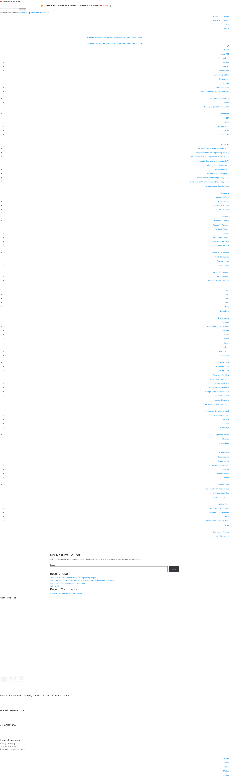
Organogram (224, 79)
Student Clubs (223, 485)
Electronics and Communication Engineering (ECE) (209, 182)
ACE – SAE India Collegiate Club (217, 489)
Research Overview (221, 221)
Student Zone (223, 504)
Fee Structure (223, 209)
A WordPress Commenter (60, 593)
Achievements (223, 246)
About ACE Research (221, 225)
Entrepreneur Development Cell (217, 411)
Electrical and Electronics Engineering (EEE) (212, 178)
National (225, 439)
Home (226, 50)
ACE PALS (225, 423)
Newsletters (224, 311)
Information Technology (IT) (218, 165)
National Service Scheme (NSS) (217, 521)
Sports (226, 516)
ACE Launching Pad (221, 415)
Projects (225, 347)
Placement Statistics (221, 375)
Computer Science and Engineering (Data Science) (209, 157)
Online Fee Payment (221, 16)
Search (53, 565)
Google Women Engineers (219, 387)
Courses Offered (222, 197)
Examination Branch (221, 20)
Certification (224, 351)
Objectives (225, 233)
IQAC (227, 290)
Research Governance (220, 253)
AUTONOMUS (223, 126)
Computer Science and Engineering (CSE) (213, 148)
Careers (226, 24)
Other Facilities (223, 473)
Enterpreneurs (223, 318)
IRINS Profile (224, 265)
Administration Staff (221, 75)
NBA (227, 118)
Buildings (225, 469)
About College (223, 58)
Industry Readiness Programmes (216, 326)
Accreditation (224, 114)
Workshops (224, 428)
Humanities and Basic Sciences (217, 186)
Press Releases (124, 37)
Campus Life (224, 453)
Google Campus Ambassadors (217, 391)
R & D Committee (222, 257)
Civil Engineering (222, 536)
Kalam (226, 343)
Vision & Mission (222, 229)
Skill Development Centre (219, 508)
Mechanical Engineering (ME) (217, 173)
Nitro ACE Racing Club (220, 497)
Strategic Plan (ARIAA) (220, 237)
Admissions (224, 193)
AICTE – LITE (224, 134)
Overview (225, 62)
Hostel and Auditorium (220, 465)
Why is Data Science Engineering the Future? (67, 583)
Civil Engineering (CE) (221, 169)
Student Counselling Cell (219, 512)
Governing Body (222, 87)
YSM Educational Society (219, 98)
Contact (226, 29)
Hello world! (54, 586)
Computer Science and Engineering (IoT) (213, 161)
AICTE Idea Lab (223, 276)
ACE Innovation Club (221, 493)
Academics (225, 144)
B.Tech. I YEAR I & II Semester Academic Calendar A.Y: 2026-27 (68, 5)
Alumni (226, 525)
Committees (224, 71)
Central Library (223, 461)
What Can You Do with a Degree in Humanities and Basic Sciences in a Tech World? (82, 580)
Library (4, 610)
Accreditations (223, 201)
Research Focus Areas (220, 241)
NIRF (227, 130)
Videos (226, 478)
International (224, 443)
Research (225, 216)
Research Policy (223, 261)
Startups (225, 419)
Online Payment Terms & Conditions (214, 91)
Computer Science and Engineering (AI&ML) (212, 152)
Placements (224, 362)
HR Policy (225, 83)
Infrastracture (223, 457)
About (4, 602)
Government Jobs (222, 396)
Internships (224, 355)
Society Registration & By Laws (216, 107)
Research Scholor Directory (218, 280)
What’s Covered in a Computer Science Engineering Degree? (73, 578)
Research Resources (221, 272)
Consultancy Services (221, 532)
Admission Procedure (221, 205)
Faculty (4, 619)
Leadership (225, 66)
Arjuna (226, 334)
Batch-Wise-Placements (219, 379)
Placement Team (222, 366)
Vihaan (226, 339)
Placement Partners (221, 383)
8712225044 (24, 12)
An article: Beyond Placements (217, 404)
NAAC (226, 122)
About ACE (225, 54)
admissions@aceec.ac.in (39, 12)
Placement (225, 322)
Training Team (223, 371)
